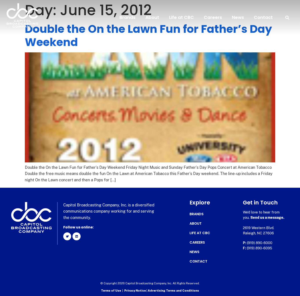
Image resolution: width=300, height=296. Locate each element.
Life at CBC (181, 17)
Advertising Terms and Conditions (173, 290)
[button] (287, 17)
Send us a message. (267, 217)
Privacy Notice (135, 290)
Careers (213, 17)
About (152, 17)
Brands (127, 17)
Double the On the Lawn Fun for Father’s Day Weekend (148, 35)
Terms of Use (111, 290)
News (238, 17)
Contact (263, 17)
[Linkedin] (76, 236)
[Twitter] (67, 236)
